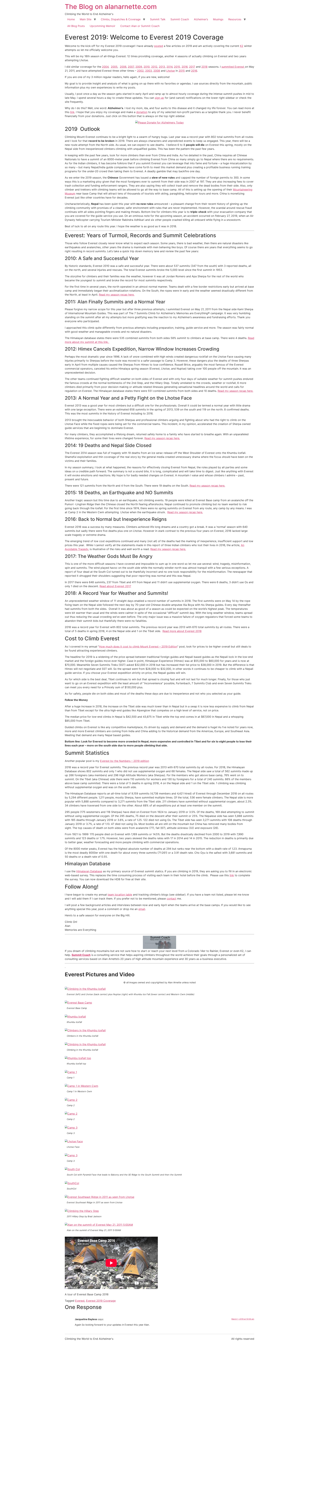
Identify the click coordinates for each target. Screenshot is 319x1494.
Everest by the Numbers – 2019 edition (124, 761)
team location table (120, 894)
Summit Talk (157, 19)
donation (141, 112)
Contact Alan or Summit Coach (140, 26)
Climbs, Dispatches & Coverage (121, 19)
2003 (148, 70)
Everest (80, 1300)
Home (71, 19)
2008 (156, 70)
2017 (192, 66)
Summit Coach (179, 19)
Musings (218, 19)
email (141, 909)
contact (171, 898)
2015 (182, 70)
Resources (234, 19)
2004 (105, 66)
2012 (154, 66)
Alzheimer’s (201, 19)
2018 (204, 66)
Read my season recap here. (116, 294)
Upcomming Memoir (102, 26)
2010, (147, 66)
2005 (114, 66)
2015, (177, 66)
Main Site (85, 19)
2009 (138, 66)
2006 (123, 66)
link (72, 112)
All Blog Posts (76, 26)
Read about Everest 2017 (115, 586)
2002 (140, 70)
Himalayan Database (89, 871)
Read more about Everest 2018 (182, 631)
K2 (241, 46)
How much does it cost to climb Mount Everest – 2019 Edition (138, 646)
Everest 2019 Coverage (101, 1300)
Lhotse (170, 70)
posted (158, 46)
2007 (131, 66)
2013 (162, 66)
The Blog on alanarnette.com (111, 6)
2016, (185, 66)
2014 (169, 66)
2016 (194, 70)
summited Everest (233, 66)
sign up (159, 97)
